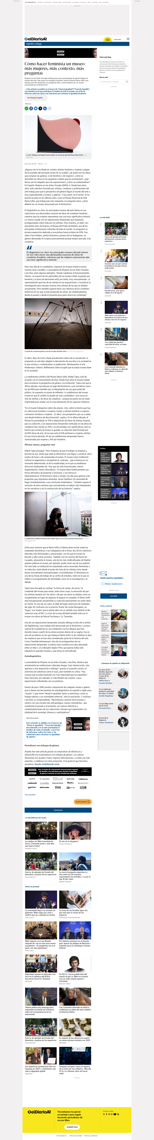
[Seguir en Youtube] (115, 1114)
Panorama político (67, 2)
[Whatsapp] (26, 108)
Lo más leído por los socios (35, 818)
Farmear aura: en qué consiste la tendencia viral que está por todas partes (116, 266)
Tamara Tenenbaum (65, 844)
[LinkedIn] (45, 108)
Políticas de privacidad (75, 1136)
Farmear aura (83, 2)
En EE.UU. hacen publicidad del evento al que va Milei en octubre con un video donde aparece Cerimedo (73, 977)
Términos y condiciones (90, 1136)
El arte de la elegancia (68, 841)
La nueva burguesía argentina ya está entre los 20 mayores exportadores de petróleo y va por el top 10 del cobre (74, 875)
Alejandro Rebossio (65, 882)
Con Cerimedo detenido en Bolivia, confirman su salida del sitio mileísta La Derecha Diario (75, 1009)
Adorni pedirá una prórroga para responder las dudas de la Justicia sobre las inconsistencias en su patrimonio (39, 1011)
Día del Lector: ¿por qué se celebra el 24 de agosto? (114, 291)
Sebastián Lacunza (31, 848)
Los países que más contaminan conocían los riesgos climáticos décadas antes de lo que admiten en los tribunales (105, 651)
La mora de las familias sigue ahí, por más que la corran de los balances (73, 912)
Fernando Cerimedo (57, 2)
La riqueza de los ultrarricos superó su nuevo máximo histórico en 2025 (74, 1039)
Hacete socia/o (108, 39)
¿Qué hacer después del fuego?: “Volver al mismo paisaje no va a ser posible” (105, 639)
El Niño (89, 2)
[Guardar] (49, 108)
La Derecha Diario (47, 2)
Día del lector (106, 2)
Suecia (100, 2)
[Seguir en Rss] (118, 1114)
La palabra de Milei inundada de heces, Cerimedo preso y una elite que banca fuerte (39, 843)
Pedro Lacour (29, 917)
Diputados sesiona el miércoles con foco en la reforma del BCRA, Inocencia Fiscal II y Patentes (40, 976)
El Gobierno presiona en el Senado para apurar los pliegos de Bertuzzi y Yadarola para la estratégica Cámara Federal (75, 944)
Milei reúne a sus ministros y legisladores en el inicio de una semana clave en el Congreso (116, 317)
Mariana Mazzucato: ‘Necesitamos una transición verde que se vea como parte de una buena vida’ (105, 615)
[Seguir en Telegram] (109, 1114)
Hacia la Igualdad (30, 795)
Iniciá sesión (117, 39)
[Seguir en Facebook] (106, 1114)
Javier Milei (40, 2)
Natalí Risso (28, 1074)
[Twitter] (40, 108)
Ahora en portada (32, 887)
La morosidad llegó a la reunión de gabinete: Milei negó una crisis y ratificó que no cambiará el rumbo (40, 912)
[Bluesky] (36, 108)
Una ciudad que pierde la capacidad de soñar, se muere (116, 343)
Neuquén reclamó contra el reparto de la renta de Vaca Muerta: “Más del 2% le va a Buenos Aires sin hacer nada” (75, 1070)
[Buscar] (126, 82)
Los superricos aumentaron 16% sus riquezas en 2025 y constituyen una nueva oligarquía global (40, 1068)
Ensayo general (75, 2)
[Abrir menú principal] (128, 39)
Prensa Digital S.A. (62, 1136)
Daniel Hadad (95, 2)
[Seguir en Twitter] (104, 1114)
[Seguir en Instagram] (112, 1114)
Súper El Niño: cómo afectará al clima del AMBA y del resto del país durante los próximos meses (105, 627)
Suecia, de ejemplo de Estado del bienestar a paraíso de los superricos (40, 873)
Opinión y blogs (33, 43)
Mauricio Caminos (64, 984)
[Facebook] (31, 108)
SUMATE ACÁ (72, 1127)
